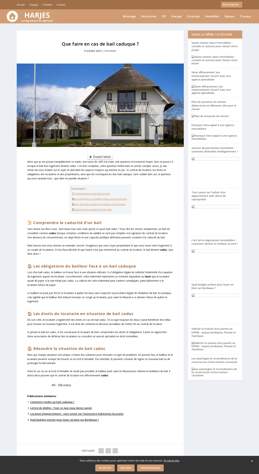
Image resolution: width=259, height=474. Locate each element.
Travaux (245, 16)
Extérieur (193, 16)
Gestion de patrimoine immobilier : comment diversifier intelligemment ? (215, 149)
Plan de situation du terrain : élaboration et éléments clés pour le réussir (214, 105)
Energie (176, 16)
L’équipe (33, 4)
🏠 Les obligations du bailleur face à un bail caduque (99, 198)
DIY (164, 16)
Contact (60, 4)
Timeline (47, 4)
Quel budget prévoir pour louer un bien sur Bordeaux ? (64, 419)
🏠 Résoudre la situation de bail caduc (92, 209)
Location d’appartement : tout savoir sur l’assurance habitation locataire (77, 413)
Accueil (21, 4)
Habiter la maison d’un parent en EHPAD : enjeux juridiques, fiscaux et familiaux (214, 332)
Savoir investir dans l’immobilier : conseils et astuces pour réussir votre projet (215, 46)
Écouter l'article (102, 156)
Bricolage (129, 16)
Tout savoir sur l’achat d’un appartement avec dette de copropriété (209, 196)
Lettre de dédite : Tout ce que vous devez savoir (61, 408)
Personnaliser (150, 468)
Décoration (148, 16)
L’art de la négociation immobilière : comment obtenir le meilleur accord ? (215, 241)
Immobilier (212, 16)
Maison (230, 16)
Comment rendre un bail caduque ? (52, 402)
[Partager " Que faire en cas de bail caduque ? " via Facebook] (101, 450)
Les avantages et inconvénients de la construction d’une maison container (214, 360)
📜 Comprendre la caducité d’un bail (91, 193)
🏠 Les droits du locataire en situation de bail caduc (99, 204)
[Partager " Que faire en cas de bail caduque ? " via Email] (115, 450)
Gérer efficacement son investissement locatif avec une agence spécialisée (211, 76)
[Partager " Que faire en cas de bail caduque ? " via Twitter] (108, 450)
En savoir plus (171, 460)
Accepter (105, 468)
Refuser (126, 468)
